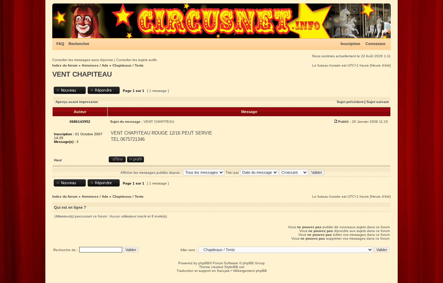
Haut (58, 160)
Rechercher (79, 44)
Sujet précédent (350, 102)
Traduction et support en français (203, 271)
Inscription (350, 44)
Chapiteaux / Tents (128, 65)
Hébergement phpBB (250, 271)
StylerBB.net (234, 267)
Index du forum (65, 65)
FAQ (60, 44)
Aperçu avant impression (76, 102)
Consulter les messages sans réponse (82, 60)
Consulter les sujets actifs (136, 60)
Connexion (375, 44)
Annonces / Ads (95, 65)
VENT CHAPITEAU (82, 74)
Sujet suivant (378, 102)
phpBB (203, 263)
